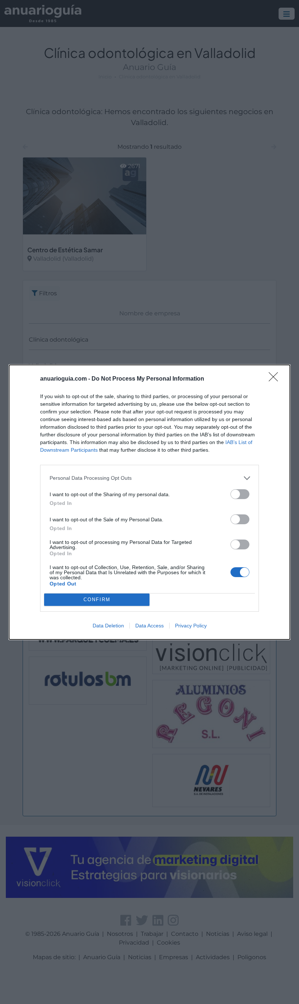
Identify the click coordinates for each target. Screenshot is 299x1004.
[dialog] (149, 502)
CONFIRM (97, 599)
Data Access (149, 626)
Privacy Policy (191, 626)
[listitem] (149, 478)
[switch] (239, 494)
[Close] (276, 379)
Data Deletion (108, 626)
